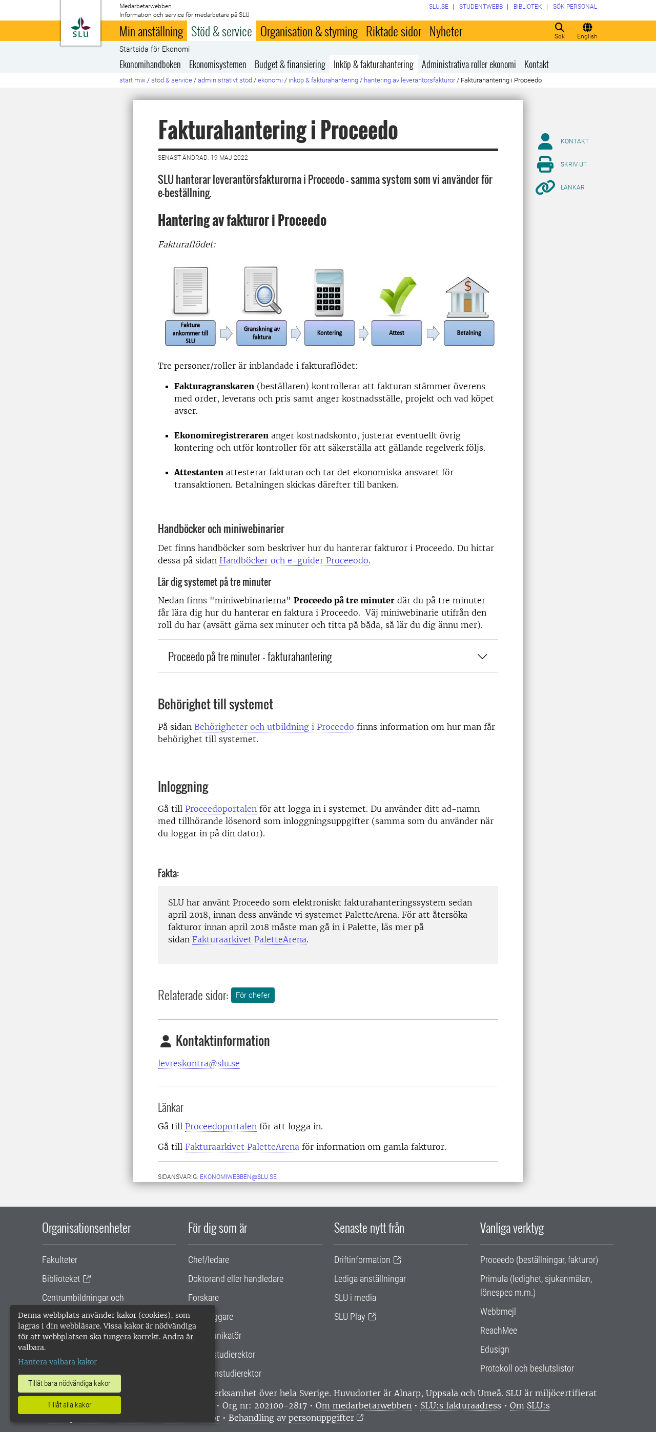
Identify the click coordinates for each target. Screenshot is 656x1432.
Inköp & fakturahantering (374, 64)
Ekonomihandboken (150, 64)
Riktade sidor (393, 31)
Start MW (132, 80)
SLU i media (355, 1297)
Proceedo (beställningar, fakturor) (539, 1259)
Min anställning (151, 31)
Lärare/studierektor (221, 1354)
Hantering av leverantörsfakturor (409, 80)
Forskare (203, 1297)
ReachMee (498, 1330)
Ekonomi (270, 80)
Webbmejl (498, 1311)
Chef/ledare (208, 1259)
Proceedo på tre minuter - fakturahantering (250, 655)
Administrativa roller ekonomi (469, 64)
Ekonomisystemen (218, 64)
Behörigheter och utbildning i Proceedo (274, 727)
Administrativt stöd (225, 80)
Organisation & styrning (309, 31)
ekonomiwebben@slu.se (238, 1177)
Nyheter (445, 31)
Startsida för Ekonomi (154, 49)
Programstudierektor (224, 1373)
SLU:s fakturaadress (460, 1405)
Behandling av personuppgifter (291, 1418)
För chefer (253, 995)
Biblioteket (61, 1278)
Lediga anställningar (370, 1278)
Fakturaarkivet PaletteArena (249, 939)
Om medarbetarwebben (364, 1405)
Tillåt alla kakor (69, 1404)
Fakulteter (59, 1259)
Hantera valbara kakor (57, 1361)
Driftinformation (362, 1259)
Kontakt (536, 64)
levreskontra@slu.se (199, 1063)
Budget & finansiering (290, 64)
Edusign (494, 1349)
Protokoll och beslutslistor (527, 1368)
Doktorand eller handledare (235, 1278)
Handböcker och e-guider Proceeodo (293, 560)
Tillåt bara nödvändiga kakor (69, 1383)
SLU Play (349, 1316)
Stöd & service (221, 31)
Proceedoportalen (221, 809)
